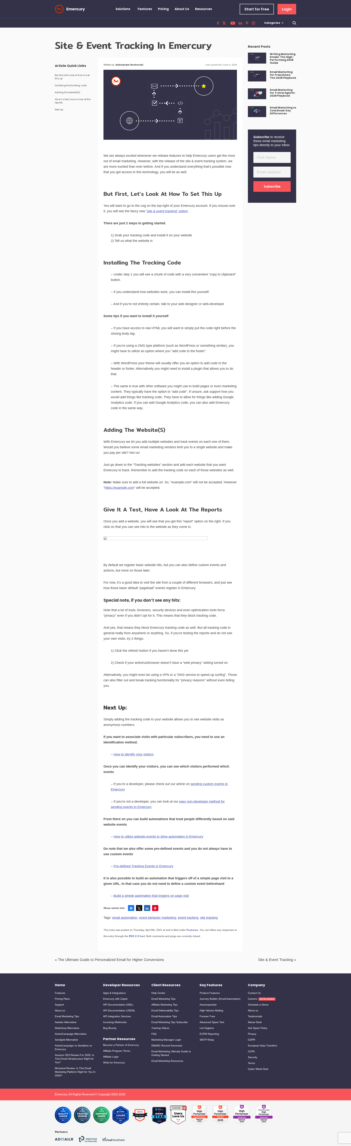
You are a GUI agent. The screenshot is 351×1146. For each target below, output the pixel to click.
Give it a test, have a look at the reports (72, 101)
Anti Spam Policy (257, 1028)
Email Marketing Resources (167, 1060)
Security (252, 1057)
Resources (203, 9)
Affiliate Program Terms (116, 1050)
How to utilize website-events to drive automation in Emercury (158, 836)
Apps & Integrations (114, 992)
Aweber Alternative (65, 1022)
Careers (252, 998)
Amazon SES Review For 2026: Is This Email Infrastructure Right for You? (74, 1059)
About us (60, 1010)
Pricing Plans (62, 998)
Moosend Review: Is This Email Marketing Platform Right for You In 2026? (75, 1072)
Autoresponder (208, 1004)
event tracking (188, 918)
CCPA (251, 1051)
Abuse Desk (255, 1022)
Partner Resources (119, 1039)
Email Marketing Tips (67, 1016)
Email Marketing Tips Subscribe (169, 1022)
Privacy (252, 1033)
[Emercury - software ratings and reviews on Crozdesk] (63, 1115)
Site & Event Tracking (275, 960)
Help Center (158, 992)
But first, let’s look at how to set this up (72, 77)
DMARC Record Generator (166, 1045)
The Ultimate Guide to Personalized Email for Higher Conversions (111, 960)
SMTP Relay (207, 1039)
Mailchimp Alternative (67, 1028)
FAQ (153, 1033)
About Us (182, 9)
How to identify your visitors (134, 754)
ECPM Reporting (209, 1033)
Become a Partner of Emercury (121, 1045)
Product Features (210, 992)
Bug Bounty (109, 1028)
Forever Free (207, 1016)
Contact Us (254, 992)
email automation (124, 918)
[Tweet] (139, 908)
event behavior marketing (157, 918)
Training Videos (160, 1028)
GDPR (251, 1039)
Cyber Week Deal (258, 1068)
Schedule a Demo (258, 1004)
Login (287, 9)
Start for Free (256, 9)
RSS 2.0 (134, 936)
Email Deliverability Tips (165, 1010)
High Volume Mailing (211, 1010)
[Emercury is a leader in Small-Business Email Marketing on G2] (178, 1115)
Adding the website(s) (67, 92)
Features (145, 9)
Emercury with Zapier (115, 998)
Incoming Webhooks (115, 1022)
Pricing (163, 9)
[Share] (131, 908)
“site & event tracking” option (167, 211)
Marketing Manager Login (166, 1039)
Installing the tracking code (71, 85)
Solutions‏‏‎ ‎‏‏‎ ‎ (124, 9)
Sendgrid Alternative (66, 1039)
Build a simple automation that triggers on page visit (151, 896)
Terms (251, 1063)
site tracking (209, 918)
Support (59, 1004)
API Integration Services (117, 1016)
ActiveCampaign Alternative (70, 1033)
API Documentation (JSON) (119, 1010)
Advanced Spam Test (212, 1022)
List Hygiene (207, 1028)
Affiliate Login (111, 1056)
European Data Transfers (262, 1045)
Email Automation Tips (164, 1016)
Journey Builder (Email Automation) (220, 998)
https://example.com (119, 488)
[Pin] (155, 908)
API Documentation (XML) (118, 1004)
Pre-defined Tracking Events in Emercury (143, 866)
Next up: (59, 109)
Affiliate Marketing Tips (164, 1004)
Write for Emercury (114, 1062)
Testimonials (255, 1016)
